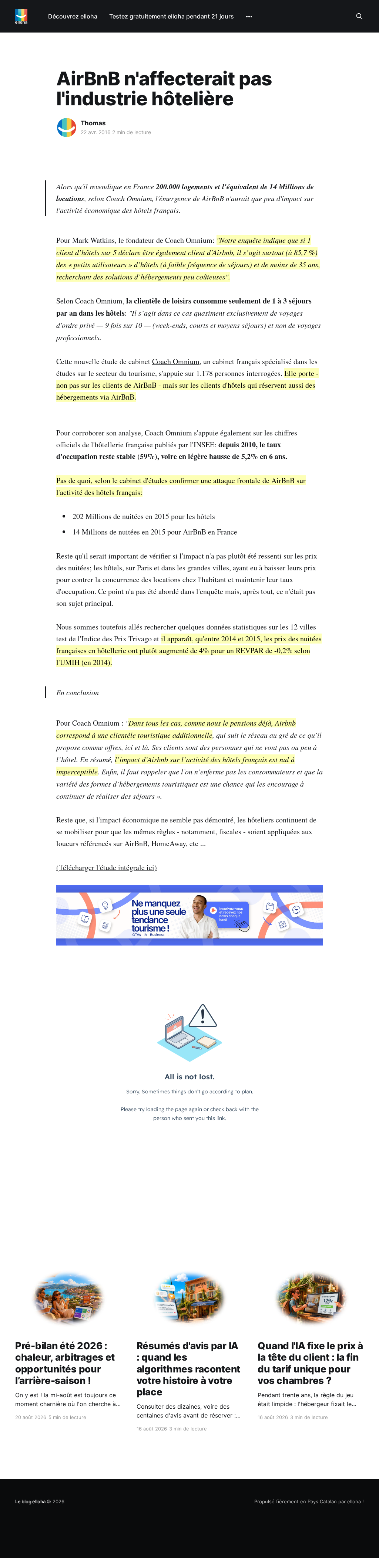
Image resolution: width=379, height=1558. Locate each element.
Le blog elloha (31, 1501)
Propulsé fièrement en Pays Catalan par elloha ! (309, 1501)
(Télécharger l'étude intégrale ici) (106, 867)
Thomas (93, 123)
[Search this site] (359, 16)
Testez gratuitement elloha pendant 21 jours (171, 16)
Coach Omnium (175, 361)
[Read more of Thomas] (66, 127)
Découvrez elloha (72, 16)
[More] (249, 16)
